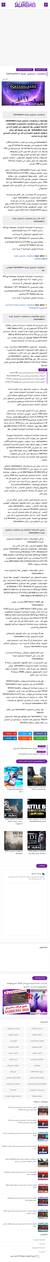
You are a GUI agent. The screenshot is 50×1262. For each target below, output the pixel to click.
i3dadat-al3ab (37, 1096)
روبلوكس (37, 1066)
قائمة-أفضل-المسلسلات (37, 1084)
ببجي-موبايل (13, 1059)
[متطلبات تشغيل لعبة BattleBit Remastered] (36, 808)
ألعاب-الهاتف (37, 1053)
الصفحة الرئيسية (39, 1240)
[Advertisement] (25, 39)
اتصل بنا (42, 1252)
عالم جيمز (14, 1256)
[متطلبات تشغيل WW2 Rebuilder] (13, 840)
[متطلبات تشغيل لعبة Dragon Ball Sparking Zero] (13, 776)
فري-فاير (13, 1072)
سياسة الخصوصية (38, 1248)
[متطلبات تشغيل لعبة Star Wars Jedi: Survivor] (36, 840)
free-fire (13, 1090)
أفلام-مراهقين (37, 1047)
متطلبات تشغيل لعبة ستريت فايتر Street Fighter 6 (14, 821)
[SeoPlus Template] (38, 1256)
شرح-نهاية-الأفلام (37, 1072)
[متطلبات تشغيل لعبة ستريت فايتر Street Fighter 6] (13, 808)
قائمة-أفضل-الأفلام (37, 1078)
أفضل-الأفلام (37, 1035)
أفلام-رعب (13, 1041)
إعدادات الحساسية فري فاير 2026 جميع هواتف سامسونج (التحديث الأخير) (27, 985)
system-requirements (13, 1096)
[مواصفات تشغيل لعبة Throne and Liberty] (36, 776)
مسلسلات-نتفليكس (36, 1090)
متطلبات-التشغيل (25, 69)
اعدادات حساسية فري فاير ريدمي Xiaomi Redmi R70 (26, 376)
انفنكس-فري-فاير (37, 1059)
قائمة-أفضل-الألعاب (13, 1078)
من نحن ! (42, 1244)
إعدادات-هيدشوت (13, 1029)
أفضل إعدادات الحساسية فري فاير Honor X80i (27, 373)
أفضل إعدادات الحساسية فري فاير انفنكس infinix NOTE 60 (24, 379)
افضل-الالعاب (13, 1035)
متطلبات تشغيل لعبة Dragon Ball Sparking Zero (14, 789)
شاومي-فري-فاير (13, 1066)
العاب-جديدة (41, 69)
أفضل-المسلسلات (37, 1041)
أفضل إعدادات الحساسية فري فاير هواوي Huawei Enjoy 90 (24, 382)
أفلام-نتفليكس (13, 1047)
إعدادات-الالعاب (36, 1029)
